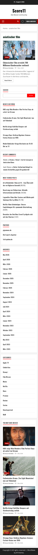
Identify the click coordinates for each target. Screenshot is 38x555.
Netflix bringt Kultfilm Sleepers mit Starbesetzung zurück (16, 509)
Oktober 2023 (7, 330)
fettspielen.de (7, 239)
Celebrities (6, 367)
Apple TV (6, 363)
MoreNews (31, 550)
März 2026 (6, 264)
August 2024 (7, 302)
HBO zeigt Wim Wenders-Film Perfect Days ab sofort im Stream (18, 449)
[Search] (18, 21)
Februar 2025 (7, 288)
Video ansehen (31, 21)
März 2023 (6, 349)
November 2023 (8, 326)
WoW (4, 415)
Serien (5, 405)
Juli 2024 (6, 307)
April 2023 (6, 344)
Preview (5, 396)
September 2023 (8, 335)
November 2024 (8, 292)
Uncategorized (8, 410)
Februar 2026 (7, 269)
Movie (5, 382)
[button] (3, 21)
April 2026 (6, 259)
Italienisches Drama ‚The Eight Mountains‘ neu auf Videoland (18, 479)
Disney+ (5, 372)
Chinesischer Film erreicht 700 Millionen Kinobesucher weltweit (19, 50)
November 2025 (8, 283)
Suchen (5, 90)
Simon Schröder (9, 68)
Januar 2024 (7, 321)
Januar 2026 (7, 274)
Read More (8, 80)
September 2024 (8, 297)
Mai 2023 (6, 340)
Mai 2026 (6, 255)
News (7, 57)
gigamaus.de (7, 230)
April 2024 (6, 311)
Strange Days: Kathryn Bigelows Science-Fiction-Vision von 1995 (18, 539)
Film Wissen (7, 377)
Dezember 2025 (8, 278)
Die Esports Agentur (9, 235)
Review (5, 400)
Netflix (5, 386)
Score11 (19, 10)
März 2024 (6, 316)
